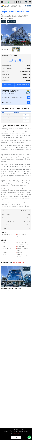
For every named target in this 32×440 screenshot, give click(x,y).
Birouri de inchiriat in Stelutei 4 (11, 288)
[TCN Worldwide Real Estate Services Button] (28, 6)
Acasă (2, 9)
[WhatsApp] (29, 437)
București (8, 9)
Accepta (16, 437)
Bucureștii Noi (22, 9)
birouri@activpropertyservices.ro (2, 1)
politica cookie (17, 433)
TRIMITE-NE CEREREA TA (23, 84)
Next (29, 35)
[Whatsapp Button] (8, 2)
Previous (3, 35)
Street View (12, 21)
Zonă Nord (14, 9)
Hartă (4, 21)
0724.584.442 (5, 1)
